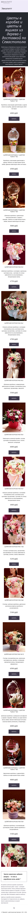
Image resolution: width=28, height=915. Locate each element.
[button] (14, 119)
